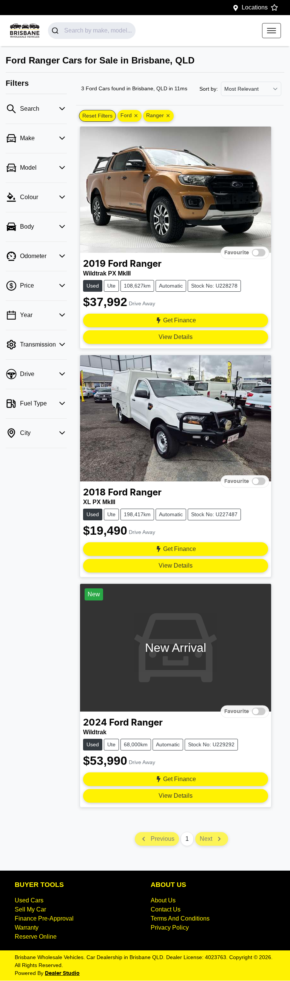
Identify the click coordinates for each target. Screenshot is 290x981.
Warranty (27, 927)
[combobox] (92, 30)
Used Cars (29, 900)
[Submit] (56, 30)
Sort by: (208, 88)
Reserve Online (36, 936)
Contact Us (165, 909)
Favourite (236, 252)
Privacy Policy (170, 927)
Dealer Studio (62, 973)
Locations (255, 7)
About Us (163, 900)
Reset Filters (97, 116)
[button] (271, 30)
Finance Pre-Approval (44, 918)
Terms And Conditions (180, 918)
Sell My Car (30, 909)
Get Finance (179, 320)
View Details (176, 337)
